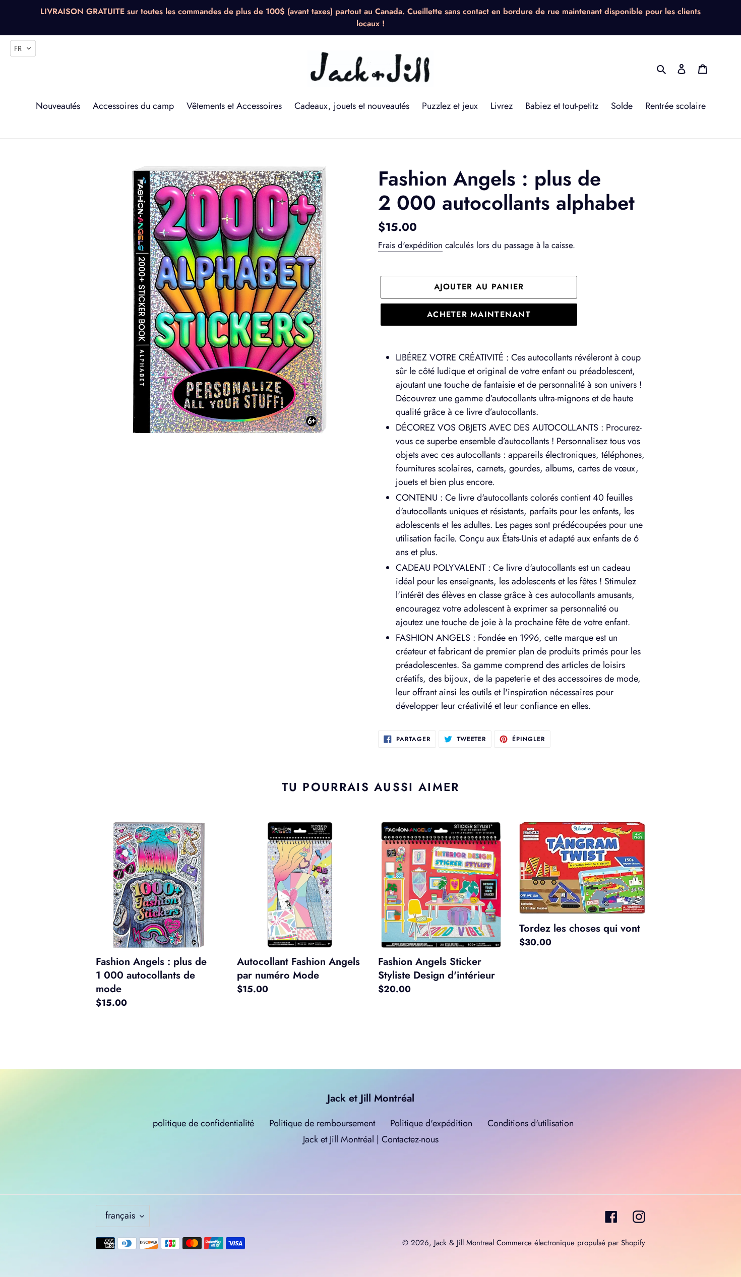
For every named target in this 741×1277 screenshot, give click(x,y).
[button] (23, 48)
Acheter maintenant (479, 314)
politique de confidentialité (203, 1123)
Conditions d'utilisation (530, 1123)
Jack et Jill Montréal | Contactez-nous (371, 1139)
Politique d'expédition (431, 1123)
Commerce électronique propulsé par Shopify (571, 1242)
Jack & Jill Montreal (464, 1242)
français (120, 1215)
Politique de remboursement (322, 1123)
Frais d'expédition (410, 245)
